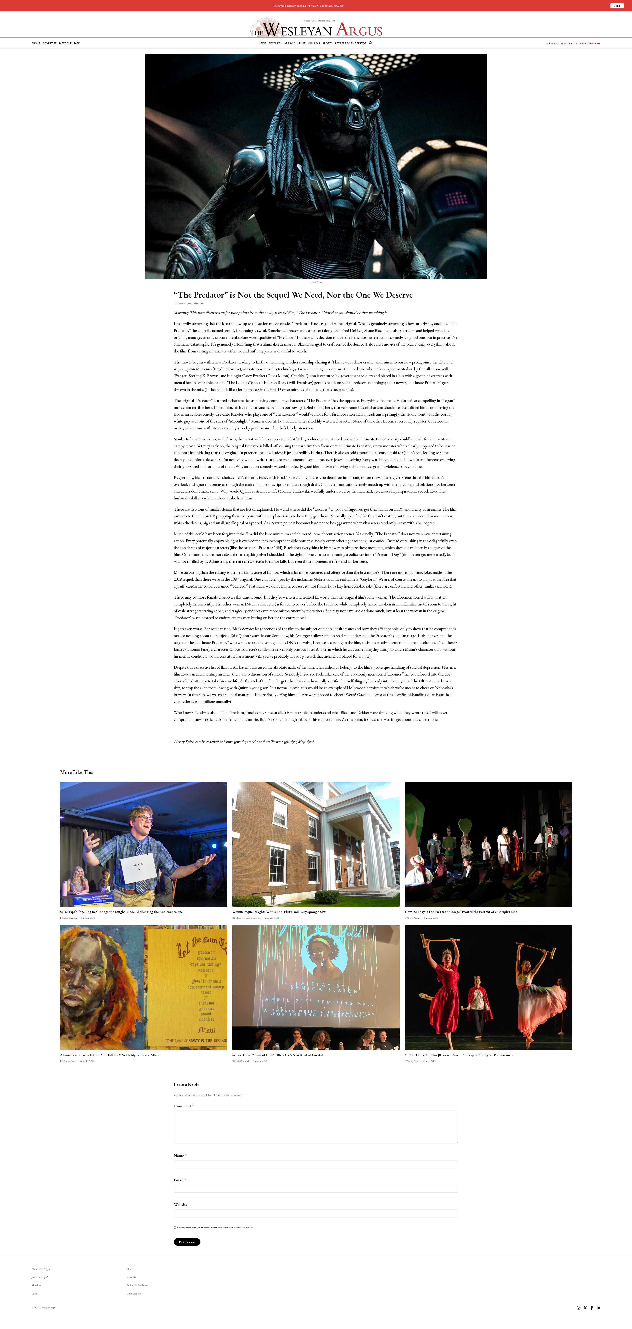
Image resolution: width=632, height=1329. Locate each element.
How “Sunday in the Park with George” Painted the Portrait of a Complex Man (461, 912)
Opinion (314, 43)
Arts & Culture (294, 43)
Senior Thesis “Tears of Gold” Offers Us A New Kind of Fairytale (278, 1055)
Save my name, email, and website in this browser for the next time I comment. (215, 1227)
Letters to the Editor (350, 43)
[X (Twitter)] (585, 1308)
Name (180, 1155)
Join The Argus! (40, 1277)
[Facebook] (592, 1308)
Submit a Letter (569, 43)
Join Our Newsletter (589, 43)
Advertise (49, 43)
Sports (327, 43)
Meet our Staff (69, 43)
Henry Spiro (199, 303)
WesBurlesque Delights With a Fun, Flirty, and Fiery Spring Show (279, 912)
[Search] (370, 43)
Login (35, 1293)
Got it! (617, 5)
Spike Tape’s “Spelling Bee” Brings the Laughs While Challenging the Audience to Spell (122, 912)
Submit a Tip (553, 43)
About (36, 43)
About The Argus (41, 1269)
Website (180, 1204)
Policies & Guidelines (137, 1285)
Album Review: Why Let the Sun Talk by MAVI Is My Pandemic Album (110, 1055)
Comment (184, 1106)
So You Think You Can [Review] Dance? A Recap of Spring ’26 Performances (459, 1055)
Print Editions (134, 1293)
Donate (131, 1269)
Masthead (37, 1285)
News (262, 43)
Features (275, 43)
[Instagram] (579, 1308)
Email (180, 1180)
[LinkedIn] (598, 1308)
